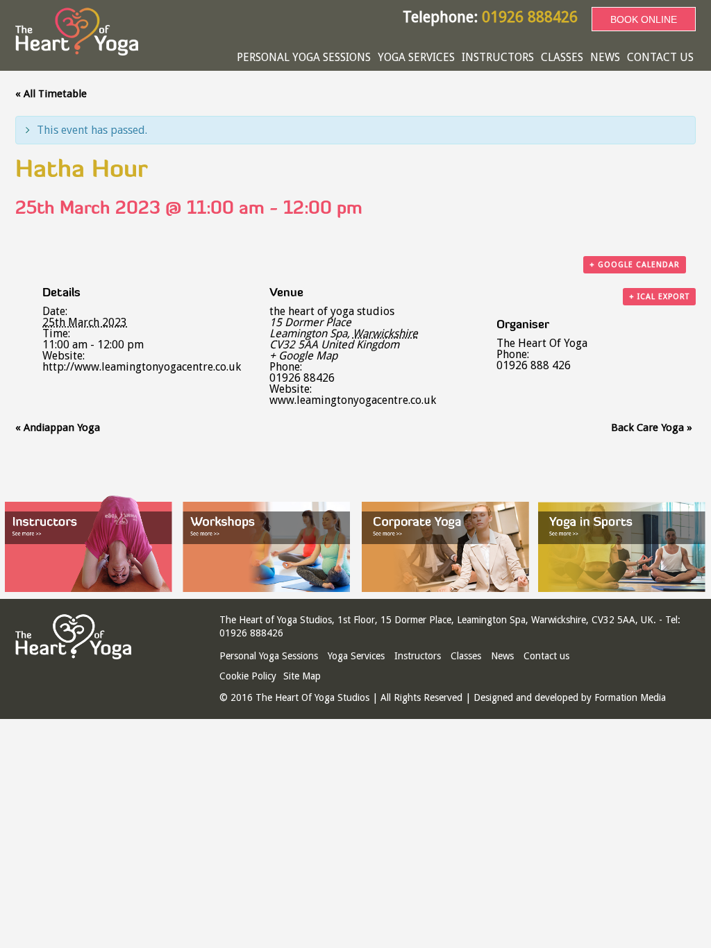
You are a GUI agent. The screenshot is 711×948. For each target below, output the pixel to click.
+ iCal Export (659, 296)
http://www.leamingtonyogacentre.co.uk (141, 366)
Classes (562, 57)
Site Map (302, 676)
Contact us (660, 57)
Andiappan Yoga (57, 427)
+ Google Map (303, 355)
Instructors (498, 57)
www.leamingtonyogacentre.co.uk (352, 400)
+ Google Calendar (634, 264)
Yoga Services (416, 57)
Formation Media (630, 697)
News (605, 57)
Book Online (643, 19)
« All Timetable (51, 93)
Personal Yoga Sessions (304, 57)
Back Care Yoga (651, 427)
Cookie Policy (247, 676)
